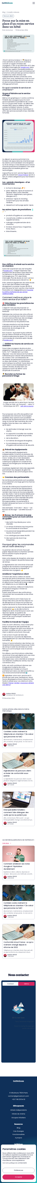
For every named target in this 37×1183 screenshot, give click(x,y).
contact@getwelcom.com (18, 1096)
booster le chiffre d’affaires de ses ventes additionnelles (17, 292)
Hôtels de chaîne (18, 1114)
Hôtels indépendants (18, 1110)
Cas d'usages (18, 1131)
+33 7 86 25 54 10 (18, 1099)
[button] (33, 3)
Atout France (23, 175)
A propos (18, 1138)
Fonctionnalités (19, 1134)
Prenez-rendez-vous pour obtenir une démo (18, 684)
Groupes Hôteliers (18, 1118)
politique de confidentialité (18, 1163)
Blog (3, 12)
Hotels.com (25, 67)
